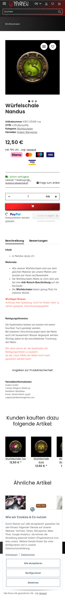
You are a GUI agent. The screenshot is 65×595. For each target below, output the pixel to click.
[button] (46, 3)
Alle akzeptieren (33, 563)
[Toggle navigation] (4, 2)
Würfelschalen (25, 128)
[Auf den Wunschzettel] (52, 46)
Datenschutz (28, 554)
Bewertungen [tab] (38, 241)
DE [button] (36, 4)
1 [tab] (29, 101)
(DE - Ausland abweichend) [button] (18, 181)
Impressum (12, 554)
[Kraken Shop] (21, 4)
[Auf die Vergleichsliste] (44, 46)
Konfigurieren (33, 572)
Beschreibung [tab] (14, 241)
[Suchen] (59, 12)
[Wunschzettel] (53, 3)
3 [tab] (36, 101)
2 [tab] (33, 101)
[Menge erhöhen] (56, 196)
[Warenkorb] (59, 3)
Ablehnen (33, 582)
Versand (31, 149)
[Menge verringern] (9, 196)
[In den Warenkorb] (8, 38)
